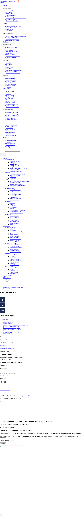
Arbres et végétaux (11, 140)
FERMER (3, 443)
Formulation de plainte (9, 330)
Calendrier (9, 12)
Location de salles (10, 19)
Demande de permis (8, 322)
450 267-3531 (3, 345)
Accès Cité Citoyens (11, 10)
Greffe (8, 253)
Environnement (10, 266)
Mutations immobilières (12, 116)
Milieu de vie (6, 88)
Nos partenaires (10, 82)
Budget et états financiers (12, 112)
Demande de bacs (7, 323)
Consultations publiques (12, 51)
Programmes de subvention (13, 97)
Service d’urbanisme (11, 101)
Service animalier (10, 99)
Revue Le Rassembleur (12, 71)
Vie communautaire (11, 179)
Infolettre (8, 68)
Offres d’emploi (7, 278)
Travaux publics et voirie (12, 107)
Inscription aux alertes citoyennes (11, 332)
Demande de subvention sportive (11, 328)
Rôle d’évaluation (10, 118)
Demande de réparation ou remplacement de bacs (15, 325)
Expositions (9, 30)
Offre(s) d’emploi (4, 1)
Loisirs (5, 5)
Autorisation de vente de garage (11, 326)
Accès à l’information (11, 47)
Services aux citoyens (11, 227)
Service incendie (10, 102)
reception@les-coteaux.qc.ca (7, 348)
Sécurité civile (10, 98)
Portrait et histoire (10, 85)
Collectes (8, 94)
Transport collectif (11, 105)
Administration (10, 188)
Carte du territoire (10, 78)
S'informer (5, 42)
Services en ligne (7, 148)
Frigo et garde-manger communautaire (16, 36)
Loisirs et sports (10, 159)
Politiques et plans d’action (13, 56)
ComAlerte (9, 65)
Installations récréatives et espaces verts (16, 18)
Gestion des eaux (10, 145)
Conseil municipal (11, 80)
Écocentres (9, 146)
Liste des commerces (11, 81)
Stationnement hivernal (12, 104)
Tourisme (8, 87)
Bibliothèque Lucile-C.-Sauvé (14, 26)
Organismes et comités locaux (13, 40)
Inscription (9, 16)
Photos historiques (11, 84)
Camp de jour (9, 13)
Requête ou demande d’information (12, 329)
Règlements (9, 133)
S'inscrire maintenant (5, 375)
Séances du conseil (11, 57)
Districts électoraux (11, 129)
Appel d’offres (10, 126)
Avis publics (9, 50)
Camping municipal (11, 15)
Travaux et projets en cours (13, 73)
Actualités (8, 63)
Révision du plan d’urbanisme (14, 70)
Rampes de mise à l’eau (12, 21)
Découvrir (9, 214)
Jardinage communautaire (12, 39)
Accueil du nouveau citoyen (13, 48)
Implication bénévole (11, 37)
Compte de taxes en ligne (12, 114)
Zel (29, 395)
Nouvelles (9, 201)
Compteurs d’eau (10, 143)
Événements (9, 29)
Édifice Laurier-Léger (11, 27)
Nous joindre (12, 1)
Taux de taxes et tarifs (11, 119)
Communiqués (10, 67)
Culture (8, 172)
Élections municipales (11, 131)
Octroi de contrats (10, 132)
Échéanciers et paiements (12, 115)
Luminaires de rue (7, 333)
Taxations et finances (11, 243)
